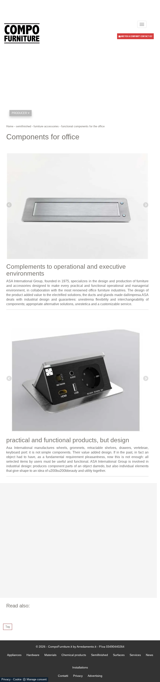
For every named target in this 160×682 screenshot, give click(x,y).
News (149, 655)
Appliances (14, 655)
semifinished (23, 126)
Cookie (17, 679)
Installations (80, 667)
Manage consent (37, 679)
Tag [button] (7, 626)
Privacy (6, 679)
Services (135, 655)
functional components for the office (83, 126)
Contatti (63, 675)
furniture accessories (46, 126)
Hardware (32, 655)
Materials (50, 655)
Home (9, 126)
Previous (9, 205)
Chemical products (73, 655)
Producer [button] (20, 113)
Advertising (95, 675)
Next (145, 205)
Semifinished (99, 655)
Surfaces (119, 655)
